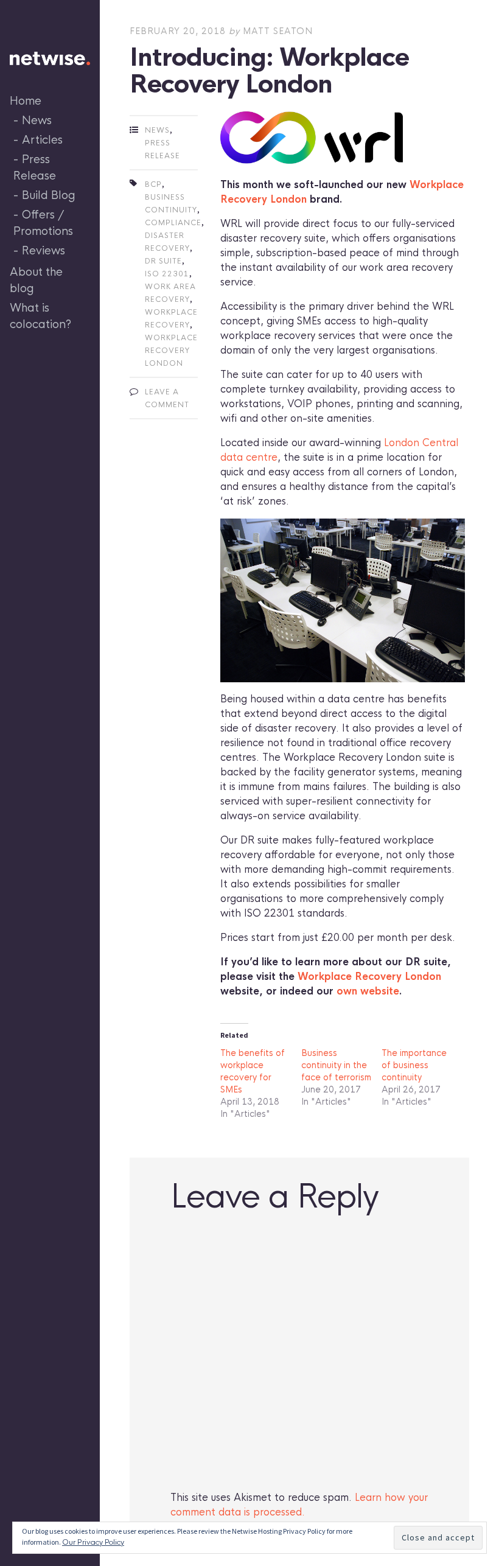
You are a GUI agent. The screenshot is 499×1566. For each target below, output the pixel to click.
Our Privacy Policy (93, 1542)
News (37, 120)
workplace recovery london (171, 350)
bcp (153, 184)
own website (368, 991)
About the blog (36, 280)
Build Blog (48, 195)
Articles (42, 140)
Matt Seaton (278, 31)
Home (25, 101)
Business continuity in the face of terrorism (336, 1065)
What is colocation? (40, 316)
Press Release (34, 168)
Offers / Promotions (43, 223)
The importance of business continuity (414, 1065)
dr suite (163, 261)
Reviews (43, 250)
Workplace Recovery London (369, 976)
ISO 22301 (167, 274)
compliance (173, 223)
